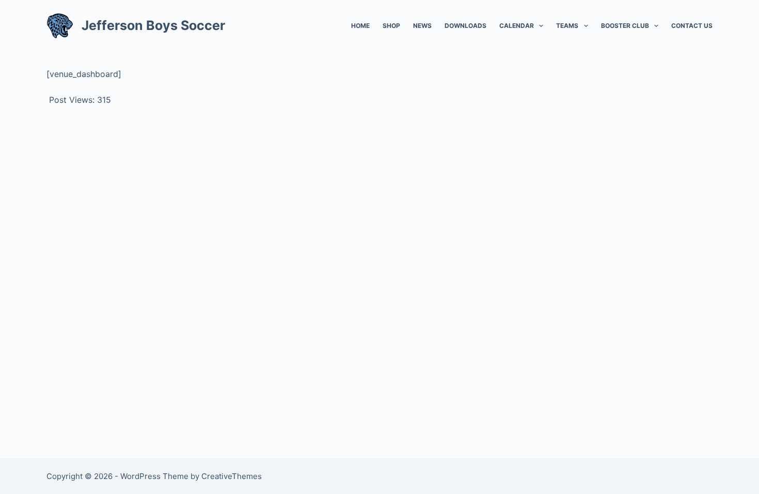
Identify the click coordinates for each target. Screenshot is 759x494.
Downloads (465, 25)
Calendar (516, 25)
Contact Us (692, 25)
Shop (391, 25)
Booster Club (625, 25)
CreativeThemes (231, 476)
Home (360, 25)
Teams (567, 25)
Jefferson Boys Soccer (153, 25)
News (422, 25)
